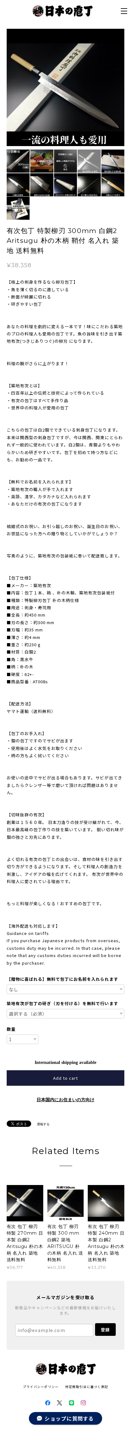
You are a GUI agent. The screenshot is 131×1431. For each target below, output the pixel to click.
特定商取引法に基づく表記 (86, 1386)
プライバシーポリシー (41, 1386)
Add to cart (65, 1078)
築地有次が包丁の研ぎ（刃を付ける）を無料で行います (62, 1003)
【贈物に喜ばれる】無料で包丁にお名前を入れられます (62, 979)
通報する (43, 1124)
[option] (66, 87)
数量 (11, 1029)
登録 (105, 1330)
